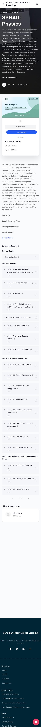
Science (14, 12)
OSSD (4, 675)
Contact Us (6, 683)
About (4, 670)
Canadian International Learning (18, 4)
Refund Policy (8, 717)
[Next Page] (28, 498)
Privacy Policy (7, 722)
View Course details (10, 78)
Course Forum (7, 238)
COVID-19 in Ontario (10, 694)
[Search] (37, 4)
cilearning (17, 513)
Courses (5, 679)
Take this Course (21, 132)
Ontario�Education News (13, 699)
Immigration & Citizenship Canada (16, 707)
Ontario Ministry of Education (14, 703)
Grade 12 (6, 12)
